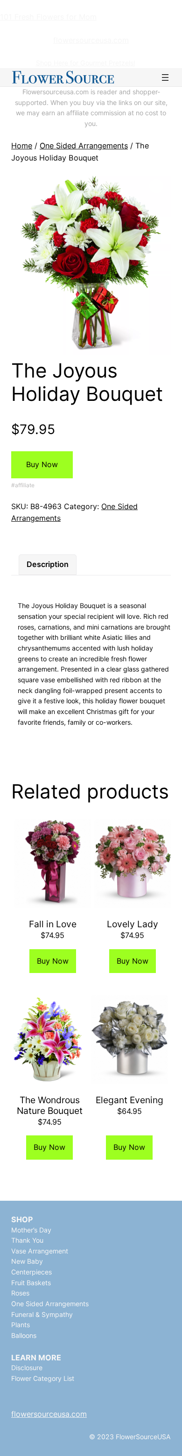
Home (21, 145)
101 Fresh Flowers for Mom (48, 16)
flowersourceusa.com (91, 40)
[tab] (48, 564)
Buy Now (42, 464)
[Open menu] (165, 77)
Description (48, 564)
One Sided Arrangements (84, 145)
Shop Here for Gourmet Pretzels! (85, 63)
